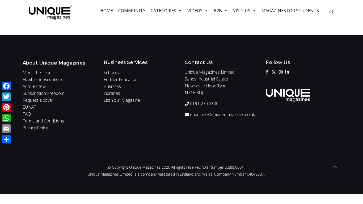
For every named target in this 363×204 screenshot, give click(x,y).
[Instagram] (281, 72)
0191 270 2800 (203, 104)
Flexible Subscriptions (43, 79)
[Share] (6, 139)
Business (112, 86)
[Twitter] (273, 72)
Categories (163, 11)
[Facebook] (267, 72)
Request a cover (38, 100)
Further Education (121, 79)
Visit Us (241, 11)
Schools (111, 72)
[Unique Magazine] (50, 12)
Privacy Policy (35, 128)
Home (106, 11)
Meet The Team (38, 72)
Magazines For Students (290, 11)
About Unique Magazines (54, 63)
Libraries (112, 93)
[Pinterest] (6, 107)
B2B (218, 11)
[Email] (6, 128)
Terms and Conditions (43, 121)
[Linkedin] (287, 72)
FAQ (27, 114)
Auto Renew (34, 86)
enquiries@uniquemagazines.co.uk (222, 114)
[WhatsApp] (6, 118)
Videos (194, 11)
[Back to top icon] (334, 167)
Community (131, 11)
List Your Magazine (122, 100)
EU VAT (29, 107)
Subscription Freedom (43, 93)
